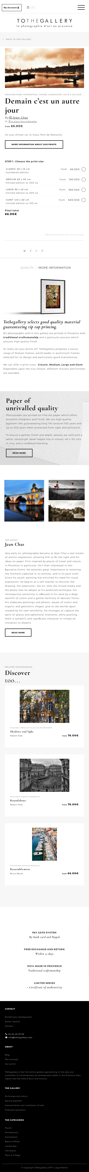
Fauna (8, 1128)
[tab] (27, 267)
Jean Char (20, 117)
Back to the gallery (18, 39)
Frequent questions (15, 1109)
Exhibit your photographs (18, 1017)
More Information (54, 267)
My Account (10, 7)
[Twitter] (24, 251)
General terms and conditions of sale (24, 1105)
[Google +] (36, 251)
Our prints (10, 1064)
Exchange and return (16, 1096)
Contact (9, 1026)
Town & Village (12, 1155)
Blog (7, 1055)
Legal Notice (61, 1167)
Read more (19, 453)
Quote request (12, 1021)
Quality (27, 267)
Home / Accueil (44, 19)
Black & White (12, 1141)
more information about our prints (34, 144)
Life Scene (10, 1150)
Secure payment (13, 1100)
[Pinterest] (41, 251)
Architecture (11, 1132)
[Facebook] (30, 251)
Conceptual (11, 1137)
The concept (11, 1059)
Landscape (11, 1146)
